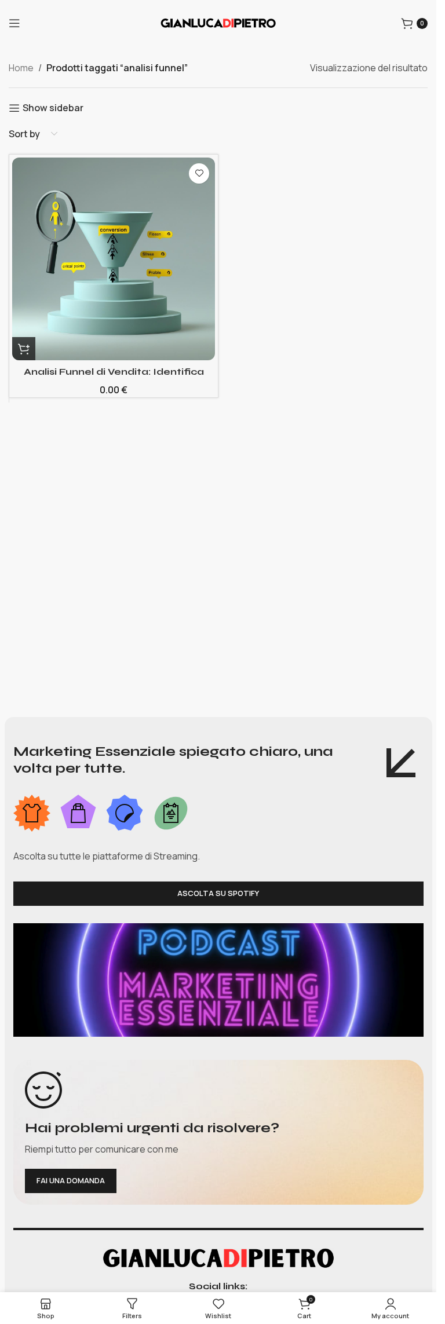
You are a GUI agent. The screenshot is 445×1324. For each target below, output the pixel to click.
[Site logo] (218, 22)
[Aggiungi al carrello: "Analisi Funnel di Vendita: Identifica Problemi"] (23, 348)
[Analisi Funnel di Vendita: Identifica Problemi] (113, 259)
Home (21, 67)
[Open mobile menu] (14, 23)
